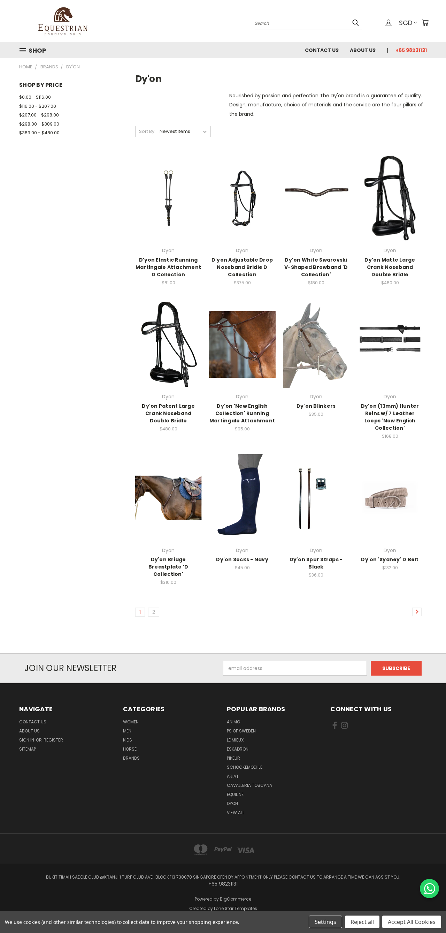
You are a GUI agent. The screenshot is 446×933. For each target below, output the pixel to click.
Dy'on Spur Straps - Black (316, 563)
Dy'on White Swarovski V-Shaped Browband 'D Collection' (316, 267)
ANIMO (233, 722)
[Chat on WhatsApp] (429, 888)
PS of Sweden (241, 731)
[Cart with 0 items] (425, 22)
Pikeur (233, 758)
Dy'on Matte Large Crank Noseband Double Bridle (389, 267)
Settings (325, 922)
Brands (131, 758)
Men (127, 731)
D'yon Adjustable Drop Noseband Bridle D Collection (242, 267)
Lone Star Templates (235, 908)
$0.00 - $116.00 (35, 97)
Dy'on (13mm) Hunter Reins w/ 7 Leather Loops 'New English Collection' (390, 416)
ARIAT (233, 776)
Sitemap (27, 749)
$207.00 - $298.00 (39, 115)
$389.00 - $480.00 (39, 132)
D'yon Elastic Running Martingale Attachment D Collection (168, 267)
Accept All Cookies (412, 922)
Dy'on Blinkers (316, 405)
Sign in (27, 740)
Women (131, 722)
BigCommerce (235, 899)
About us (363, 50)
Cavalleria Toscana (249, 785)
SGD (405, 22)
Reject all (362, 922)
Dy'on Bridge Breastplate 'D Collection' (168, 567)
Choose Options (168, 210)
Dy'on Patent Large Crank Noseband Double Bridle (168, 413)
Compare (166, 198)
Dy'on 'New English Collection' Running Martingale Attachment (242, 413)
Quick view (168, 184)
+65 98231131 (411, 50)
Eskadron (237, 749)
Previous (427, 911)
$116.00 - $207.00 (37, 106)
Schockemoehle (244, 767)
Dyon (232, 803)
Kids (127, 740)
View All (235, 812)
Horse (130, 749)
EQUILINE (235, 794)
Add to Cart (316, 510)
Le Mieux (235, 740)
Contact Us (322, 50)
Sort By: (147, 131)
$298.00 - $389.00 (39, 124)
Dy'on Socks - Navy (242, 559)
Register (53, 740)
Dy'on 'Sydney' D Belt (389, 559)
